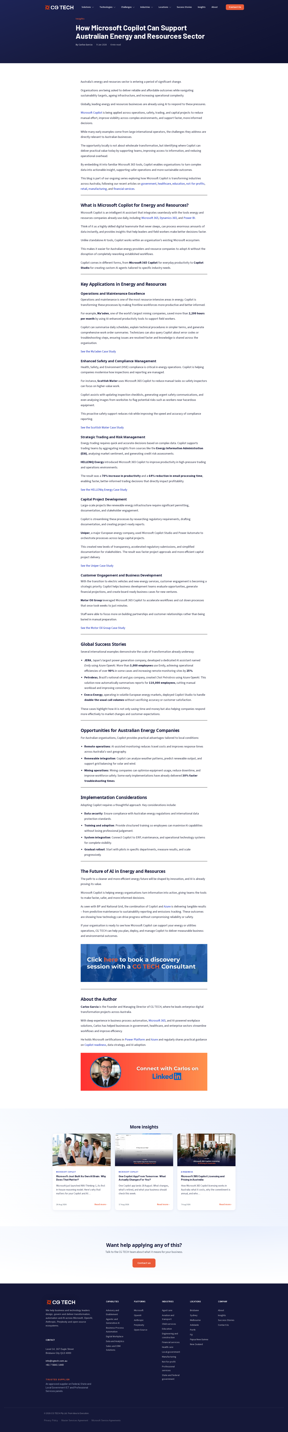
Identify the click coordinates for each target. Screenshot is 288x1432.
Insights (202, 7)
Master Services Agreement (74, 1420)
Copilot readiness (95, 1045)
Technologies (106, 7)
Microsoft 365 (149, 218)
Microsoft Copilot (91, 113)
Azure (167, 906)
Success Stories (184, 7)
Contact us (144, 1263)
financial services (124, 189)
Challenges (126, 7)
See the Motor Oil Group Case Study (103, 628)
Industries (145, 7)
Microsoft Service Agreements (106, 1420)
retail (84, 189)
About (215, 7)
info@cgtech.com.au (56, 1360)
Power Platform (135, 1039)
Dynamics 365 (168, 218)
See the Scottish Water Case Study (102, 427)
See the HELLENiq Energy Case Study (104, 490)
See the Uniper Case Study (97, 566)
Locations (163, 7)
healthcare (164, 184)
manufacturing (97, 189)
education (178, 184)
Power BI (189, 218)
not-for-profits (195, 184)
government (148, 184)
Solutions (86, 7)
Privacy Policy (51, 1420)
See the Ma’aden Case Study (98, 351)
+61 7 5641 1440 (55, 1364)
